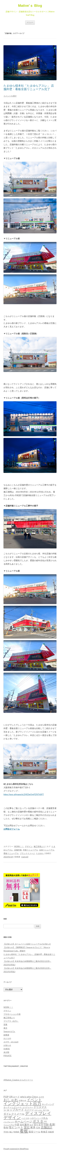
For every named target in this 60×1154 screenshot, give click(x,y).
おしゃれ (10, 1100)
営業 (5, 1025)
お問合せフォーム (11, 829)
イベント (34, 1100)
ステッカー (38, 1110)
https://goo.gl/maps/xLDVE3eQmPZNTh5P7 (23, 794)
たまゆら (40, 853)
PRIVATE (7, 1056)
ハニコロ (25, 1118)
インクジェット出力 (22, 1103)
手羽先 (6, 1132)
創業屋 (6, 1035)
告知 (5, 1127)
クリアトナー (27, 1107)
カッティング (48, 1104)
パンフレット (8, 1122)
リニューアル (8, 1125)
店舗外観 (18, 850)
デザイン (28, 846)
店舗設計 (46, 1127)
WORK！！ (19, 846)
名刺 (52, 1124)
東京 (5, 1028)
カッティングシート (12, 1107)
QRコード (14, 1096)
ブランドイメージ (27, 853)
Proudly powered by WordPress (16, 1149)
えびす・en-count (10, 1042)
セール (46, 1110)
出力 (31, 1125)
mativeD (24, 857)
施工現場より (39, 846)
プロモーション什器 (12, 1014)
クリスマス (40, 1107)
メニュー (30, 22)
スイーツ (29, 1110)
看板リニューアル (11, 853)
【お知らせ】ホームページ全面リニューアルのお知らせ (27, 944)
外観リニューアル (30, 850)
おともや (7, 1038)
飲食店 (44, 1131)
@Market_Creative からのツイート (18, 1080)
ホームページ (23, 1121)
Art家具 (6, 1049)
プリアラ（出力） (11, 1021)
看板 (24, 1131)
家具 (33, 1127)
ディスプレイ (38, 1113)
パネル (44, 1118)
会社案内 (24, 1124)
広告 (38, 1127)
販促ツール (34, 1131)
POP (6, 1096)
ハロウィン (35, 1118)
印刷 (46, 1124)
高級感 (51, 1132)
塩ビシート (16, 1127)
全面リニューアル (46, 850)
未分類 (6, 1052)
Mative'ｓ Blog (30, 5)
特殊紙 (16, 1132)
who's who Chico (29, 1096)
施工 (11, 1132)
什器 (17, 1124)
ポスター (40, 1121)
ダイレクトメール (13, 1113)
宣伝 (27, 1127)
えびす (41, 1097)
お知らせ (7, 1045)
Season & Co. (9, 1031)
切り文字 (38, 1124)
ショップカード (13, 1109)
